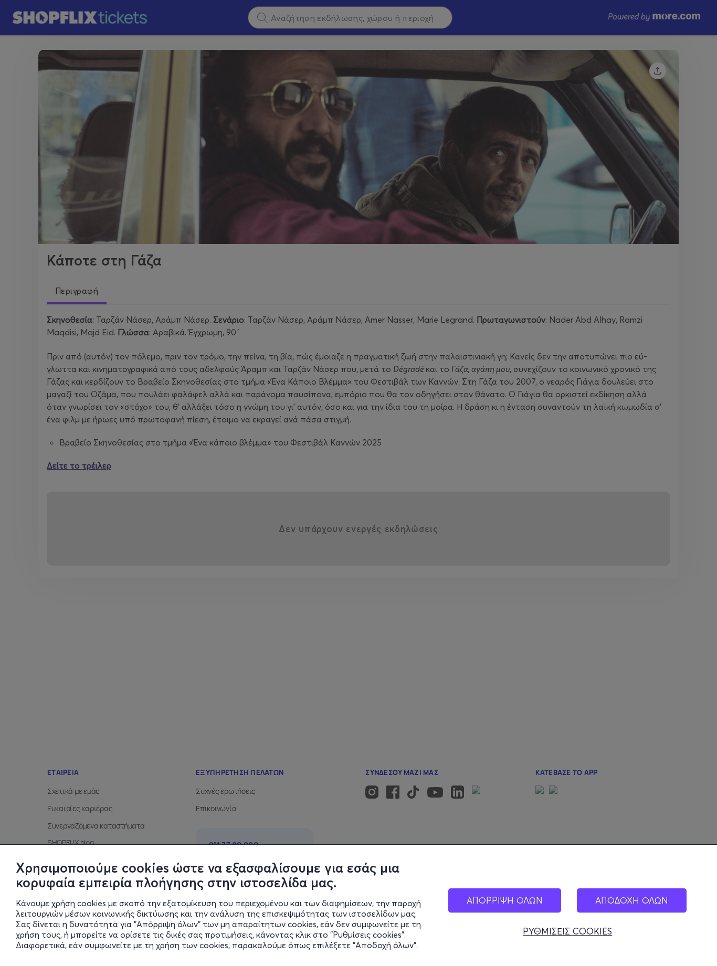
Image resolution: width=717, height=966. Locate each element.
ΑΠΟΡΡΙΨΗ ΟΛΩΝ (505, 900)
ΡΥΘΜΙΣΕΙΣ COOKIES (567, 931)
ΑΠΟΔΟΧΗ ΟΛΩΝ (631, 900)
